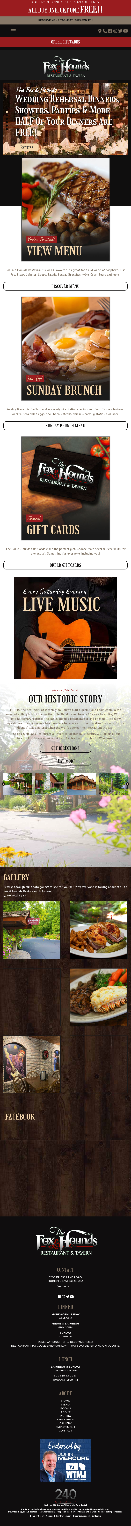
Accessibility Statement (58, 1516)
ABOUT (66, 1412)
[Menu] (13, 31)
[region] (65, 119)
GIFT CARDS (65, 1419)
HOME (65, 1400)
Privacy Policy (37, 1516)
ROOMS (65, 1408)
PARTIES (65, 1415)
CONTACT (65, 1430)
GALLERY (65, 1423)
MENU (65, 1404)
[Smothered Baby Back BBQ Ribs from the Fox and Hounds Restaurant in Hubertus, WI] (98, 1064)
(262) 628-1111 (66, 1286)
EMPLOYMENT (65, 1427)
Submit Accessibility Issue (87, 1516)
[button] (65, 20)
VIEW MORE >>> (14, 895)
